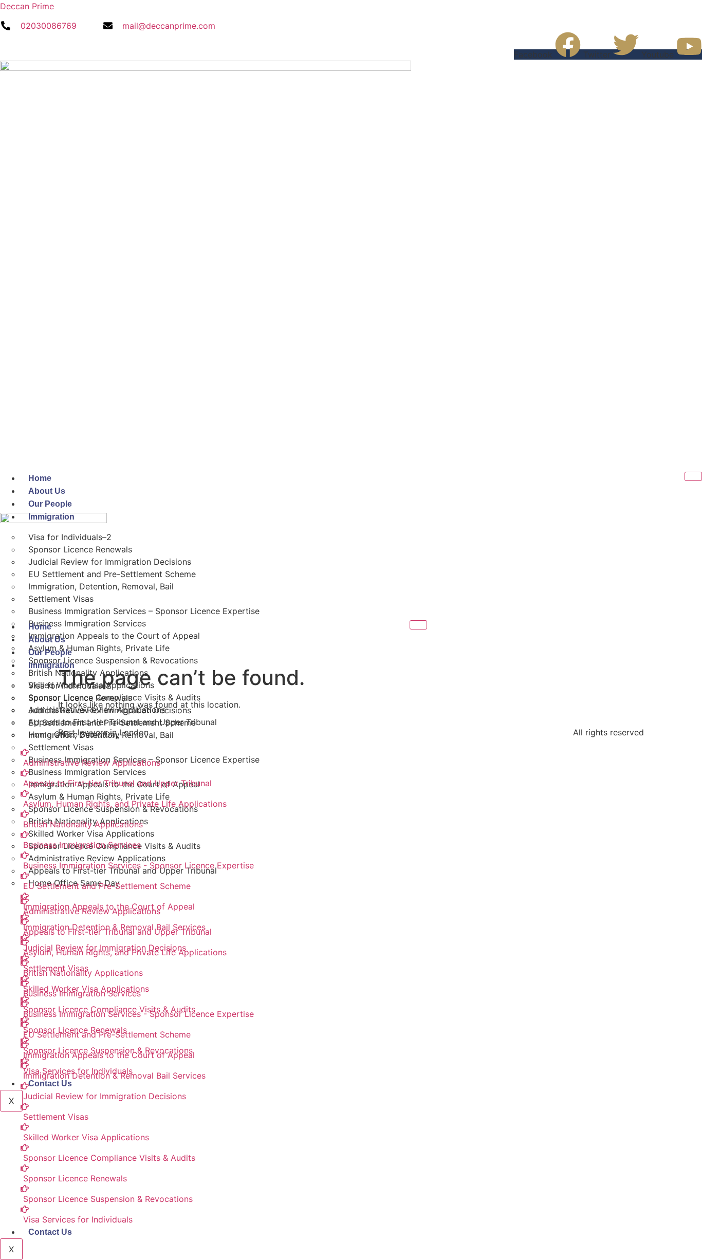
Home (39, 478)
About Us (46, 491)
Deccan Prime (27, 6)
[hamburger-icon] (693, 476)
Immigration (51, 665)
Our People (50, 503)
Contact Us (50, 1232)
